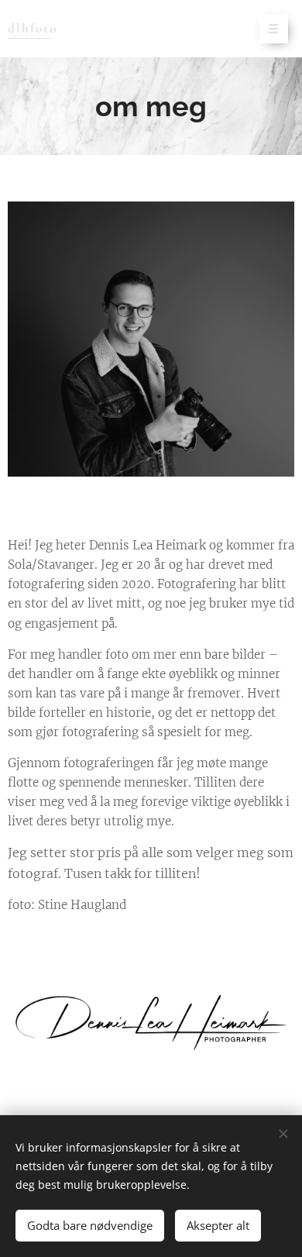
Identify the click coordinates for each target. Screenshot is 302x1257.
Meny (273, 28)
